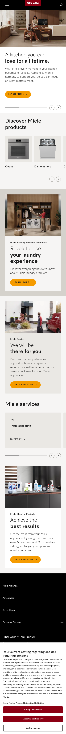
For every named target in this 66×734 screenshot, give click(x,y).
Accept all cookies (33, 710)
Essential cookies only (33, 719)
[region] (33, 61)
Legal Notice (9, 703)
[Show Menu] (7, 5)
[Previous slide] (51, 107)
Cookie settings (33, 728)
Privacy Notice (23, 703)
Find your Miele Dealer (19, 637)
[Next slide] (58, 107)
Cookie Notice (37, 703)
